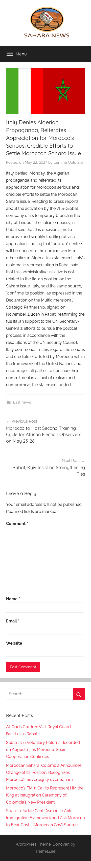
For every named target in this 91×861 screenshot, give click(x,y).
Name (13, 599)
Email (12, 621)
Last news (22, 402)
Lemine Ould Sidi (68, 162)
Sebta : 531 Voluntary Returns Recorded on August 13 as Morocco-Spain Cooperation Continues (43, 749)
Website (14, 643)
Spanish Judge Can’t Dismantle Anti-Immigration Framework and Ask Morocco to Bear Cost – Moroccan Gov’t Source (45, 817)
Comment (17, 523)
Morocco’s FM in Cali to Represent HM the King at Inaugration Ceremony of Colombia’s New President (44, 795)
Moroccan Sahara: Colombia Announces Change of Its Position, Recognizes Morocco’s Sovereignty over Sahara (44, 772)
